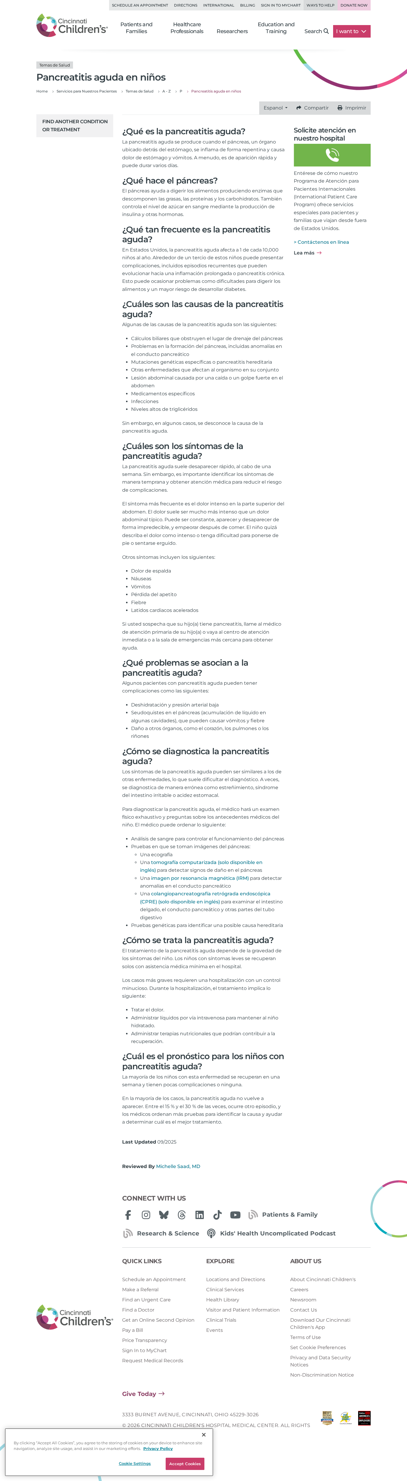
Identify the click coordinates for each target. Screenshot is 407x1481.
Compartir (316, 108)
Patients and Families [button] (136, 28)
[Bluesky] (164, 1215)
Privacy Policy (158, 1448)
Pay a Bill (132, 1330)
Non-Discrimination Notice (322, 1375)
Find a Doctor (138, 1310)
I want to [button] (348, 31)
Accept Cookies (185, 1463)
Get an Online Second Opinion (158, 1320)
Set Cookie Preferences (318, 1347)
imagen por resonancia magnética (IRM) (200, 878)
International (218, 5)
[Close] (203, 1434)
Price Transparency (144, 1340)
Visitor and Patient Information (243, 1310)
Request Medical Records (152, 1360)
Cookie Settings (135, 1463)
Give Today (139, 1393)
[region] (109, 1452)
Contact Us (303, 1310)
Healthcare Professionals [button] (187, 28)
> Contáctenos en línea (321, 242)
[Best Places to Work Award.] (345, 1425)
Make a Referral (140, 1289)
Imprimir (355, 108)
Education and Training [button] (276, 28)
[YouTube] (235, 1215)
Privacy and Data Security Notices (320, 1361)
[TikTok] (217, 1215)
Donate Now (354, 5)
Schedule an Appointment (140, 5)
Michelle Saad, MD (178, 1166)
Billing (247, 5)
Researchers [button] (232, 31)
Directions (185, 5)
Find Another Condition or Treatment (75, 125)
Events (214, 1330)
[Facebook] (128, 1215)
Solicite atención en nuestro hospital (325, 134)
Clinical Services (225, 1289)
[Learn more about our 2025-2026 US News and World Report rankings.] (327, 1425)
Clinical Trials (221, 1320)
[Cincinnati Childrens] (74, 1317)
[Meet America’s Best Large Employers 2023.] (364, 1425)
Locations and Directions (235, 1279)
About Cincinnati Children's (323, 1279)
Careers (299, 1289)
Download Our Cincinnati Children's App (320, 1323)
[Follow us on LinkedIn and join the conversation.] (200, 1215)
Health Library (222, 1300)
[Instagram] (146, 1215)
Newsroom (303, 1300)
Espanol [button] (274, 108)
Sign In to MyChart (144, 1350)
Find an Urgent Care (146, 1300)
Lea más (304, 253)
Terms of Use (305, 1337)
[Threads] (182, 1215)
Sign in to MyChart (281, 5)
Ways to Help (321, 5)
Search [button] (313, 31)
